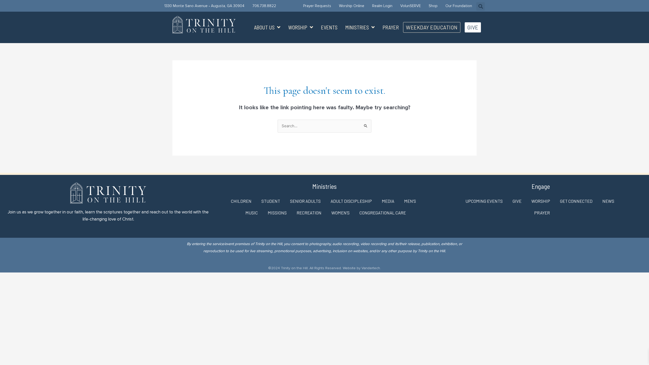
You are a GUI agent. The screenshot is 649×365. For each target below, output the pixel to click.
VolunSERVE (410, 6)
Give (517, 201)
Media (388, 201)
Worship (297, 27)
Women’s (340, 212)
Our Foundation (458, 6)
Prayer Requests (317, 6)
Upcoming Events (484, 201)
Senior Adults (305, 201)
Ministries (357, 27)
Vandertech (371, 268)
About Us (264, 27)
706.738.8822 (264, 6)
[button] (480, 6)
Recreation (309, 212)
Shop (433, 6)
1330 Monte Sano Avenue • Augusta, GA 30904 (204, 6)
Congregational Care (382, 212)
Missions (277, 212)
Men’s (410, 201)
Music (251, 212)
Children (241, 201)
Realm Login (382, 6)
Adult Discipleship (351, 201)
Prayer (391, 27)
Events (329, 27)
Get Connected (576, 201)
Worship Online (351, 6)
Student (270, 201)
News (608, 201)
